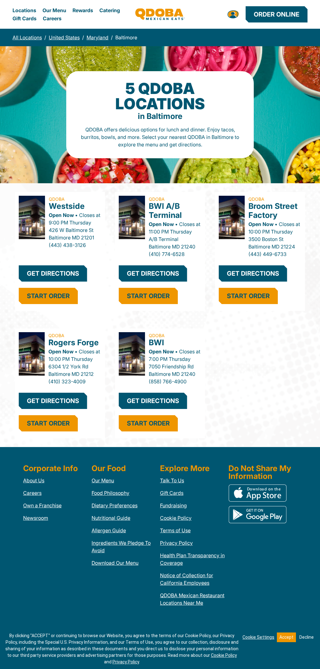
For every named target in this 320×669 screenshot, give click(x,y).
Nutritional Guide (111, 518)
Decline (306, 637)
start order (48, 296)
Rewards (82, 10)
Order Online (276, 14)
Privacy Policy (176, 543)
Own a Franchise (42, 505)
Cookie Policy (176, 518)
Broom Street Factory (273, 210)
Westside (67, 206)
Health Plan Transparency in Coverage (192, 559)
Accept (286, 637)
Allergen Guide (109, 530)
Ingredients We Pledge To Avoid (121, 546)
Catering (109, 10)
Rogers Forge (73, 342)
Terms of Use (175, 530)
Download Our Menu (115, 563)
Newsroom (35, 518)
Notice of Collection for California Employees (186, 579)
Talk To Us (172, 480)
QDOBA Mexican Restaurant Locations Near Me (192, 599)
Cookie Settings (258, 637)
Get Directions (53, 273)
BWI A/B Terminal (165, 210)
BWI (156, 342)
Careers (52, 18)
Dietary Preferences (115, 505)
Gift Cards (24, 18)
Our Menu (54, 10)
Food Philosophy (110, 493)
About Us (33, 480)
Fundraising (173, 505)
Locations (24, 10)
